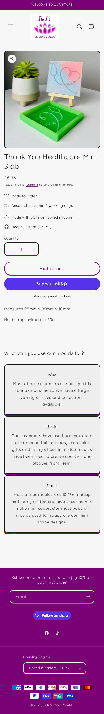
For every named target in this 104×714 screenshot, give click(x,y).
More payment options (52, 296)
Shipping (32, 184)
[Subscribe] (88, 596)
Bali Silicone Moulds (58, 705)
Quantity (11, 238)
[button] (10, 26)
